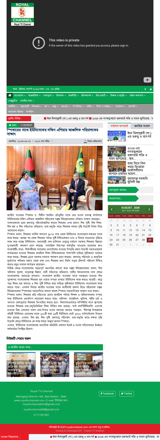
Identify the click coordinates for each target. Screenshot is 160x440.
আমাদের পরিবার (15, 111)
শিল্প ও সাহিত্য (104, 106)
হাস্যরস (65, 106)
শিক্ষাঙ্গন (36, 106)
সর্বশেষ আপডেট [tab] (119, 126)
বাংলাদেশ (19, 95)
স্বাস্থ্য (54, 106)
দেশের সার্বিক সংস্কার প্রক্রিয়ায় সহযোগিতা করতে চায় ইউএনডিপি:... (20, 368)
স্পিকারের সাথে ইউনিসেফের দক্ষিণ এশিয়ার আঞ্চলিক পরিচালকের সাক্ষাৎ (52, 132)
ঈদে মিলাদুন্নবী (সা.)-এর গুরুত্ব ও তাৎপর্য (59, 118)
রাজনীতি (72, 95)
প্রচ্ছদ (14, 125)
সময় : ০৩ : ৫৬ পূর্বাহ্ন (49, 89)
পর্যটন (89, 106)
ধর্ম (46, 106)
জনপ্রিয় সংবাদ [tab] (142, 126)
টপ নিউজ (77, 106)
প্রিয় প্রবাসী (101, 95)
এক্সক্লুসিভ (13, 100)
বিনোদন (60, 95)
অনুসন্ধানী (24, 106)
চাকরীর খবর (26, 100)
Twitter (127, 393)
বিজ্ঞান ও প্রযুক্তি (117, 95)
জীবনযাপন (86, 95)
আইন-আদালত (137, 95)
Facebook (108, 393)
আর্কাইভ (30, 111)
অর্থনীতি (12, 106)
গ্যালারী (132, 106)
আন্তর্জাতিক (33, 95)
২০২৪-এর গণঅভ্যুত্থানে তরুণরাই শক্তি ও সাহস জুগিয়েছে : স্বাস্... (128, 153)
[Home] (10, 95)
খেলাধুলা (47, 95)
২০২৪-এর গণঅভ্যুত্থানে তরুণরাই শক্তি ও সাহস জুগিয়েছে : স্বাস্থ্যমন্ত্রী (118, 118)
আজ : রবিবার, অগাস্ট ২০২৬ (26, 89)
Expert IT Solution (94, 430)
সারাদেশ (119, 106)
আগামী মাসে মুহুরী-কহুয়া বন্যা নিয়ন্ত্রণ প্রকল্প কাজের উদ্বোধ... (53, 368)
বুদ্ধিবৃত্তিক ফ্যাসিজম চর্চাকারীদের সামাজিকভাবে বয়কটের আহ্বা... (86, 368)
